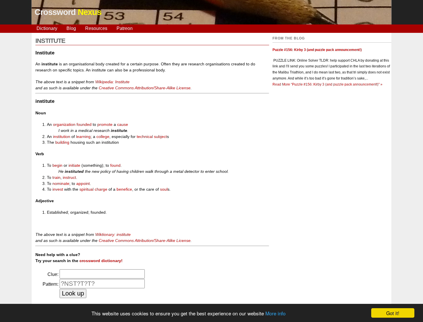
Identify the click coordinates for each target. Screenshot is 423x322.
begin (57, 165)
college (102, 136)
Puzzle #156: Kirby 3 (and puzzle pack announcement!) (317, 50)
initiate (74, 165)
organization (64, 124)
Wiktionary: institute (113, 234)
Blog (71, 28)
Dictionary (47, 28)
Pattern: (50, 284)
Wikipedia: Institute (112, 81)
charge (101, 189)
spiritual (86, 189)
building (62, 142)
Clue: (52, 274)
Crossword (68, 12)
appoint (83, 183)
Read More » (327, 84)
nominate (60, 183)
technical (145, 136)
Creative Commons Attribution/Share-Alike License (144, 88)
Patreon (125, 28)
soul (163, 189)
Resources (96, 28)
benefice (124, 189)
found (115, 165)
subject (160, 136)
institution (61, 136)
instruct (69, 177)
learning (83, 136)
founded (84, 124)
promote (105, 124)
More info (275, 313)
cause (122, 124)
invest (57, 189)
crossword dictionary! (101, 260)
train (56, 177)
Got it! (392, 313)
